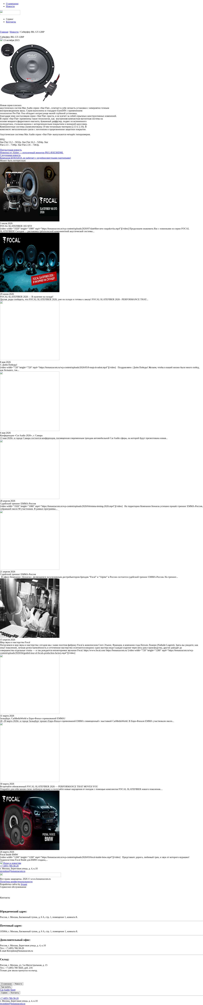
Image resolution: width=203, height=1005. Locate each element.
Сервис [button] (9, 19)
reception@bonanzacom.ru (12, 871)
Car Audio (5, 990)
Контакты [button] (11, 22)
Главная (4, 32)
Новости (10, 6)
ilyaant (24, 884)
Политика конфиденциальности (16, 881)
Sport (12, 990)
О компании (12, 3)
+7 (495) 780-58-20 (9, 866)
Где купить (6, 987)
